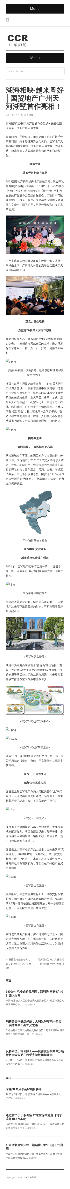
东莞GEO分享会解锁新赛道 (24, 1089)
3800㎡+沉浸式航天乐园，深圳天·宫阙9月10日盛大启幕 (34, 993)
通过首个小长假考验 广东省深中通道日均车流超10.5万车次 (34, 1117)
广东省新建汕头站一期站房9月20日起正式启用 (34, 1147)
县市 (8, 1078)
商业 (31, 114)
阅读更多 (30, 1004)
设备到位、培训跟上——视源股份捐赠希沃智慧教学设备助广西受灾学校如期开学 (35, 1053)
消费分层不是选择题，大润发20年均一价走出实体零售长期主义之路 (33, 1023)
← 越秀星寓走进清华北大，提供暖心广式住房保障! (19, 963)
